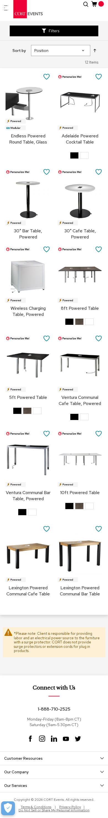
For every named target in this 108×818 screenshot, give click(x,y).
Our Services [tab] (15, 785)
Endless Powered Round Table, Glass (28, 139)
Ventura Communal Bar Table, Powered (28, 496)
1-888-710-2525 (54, 709)
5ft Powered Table (28, 397)
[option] (74, 155)
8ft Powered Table (80, 308)
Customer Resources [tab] (23, 758)
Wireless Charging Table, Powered (28, 311)
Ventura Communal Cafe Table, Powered (80, 400)
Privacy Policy (70, 807)
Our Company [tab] (16, 771)
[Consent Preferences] (8, 808)
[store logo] (28, 9)
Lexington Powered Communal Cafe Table (28, 591)
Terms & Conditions (36, 807)
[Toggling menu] (5, 8)
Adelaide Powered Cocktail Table (80, 139)
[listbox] (80, 156)
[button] (47, 76)
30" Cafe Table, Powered (80, 234)
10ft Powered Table (80, 492)
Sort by (19, 50)
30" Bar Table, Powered (28, 234)
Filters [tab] (54, 30)
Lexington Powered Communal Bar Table (80, 591)
